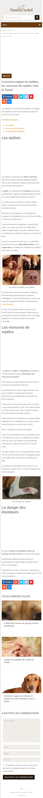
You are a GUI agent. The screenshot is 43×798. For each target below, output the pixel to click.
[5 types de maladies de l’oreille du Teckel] (21, 647)
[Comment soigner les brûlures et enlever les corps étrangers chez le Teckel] (21, 683)
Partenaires (22, 795)
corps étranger (7, 304)
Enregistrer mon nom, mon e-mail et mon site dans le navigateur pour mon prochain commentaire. (20, 768)
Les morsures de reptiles (14, 128)
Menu (5, 25)
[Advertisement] (21, 57)
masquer (14, 120)
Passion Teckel (15, 792)
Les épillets (9, 125)
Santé (10, 30)
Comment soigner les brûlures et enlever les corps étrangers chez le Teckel (19, 698)
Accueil (3, 30)
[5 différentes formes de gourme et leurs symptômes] (21, 610)
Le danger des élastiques (15, 131)
